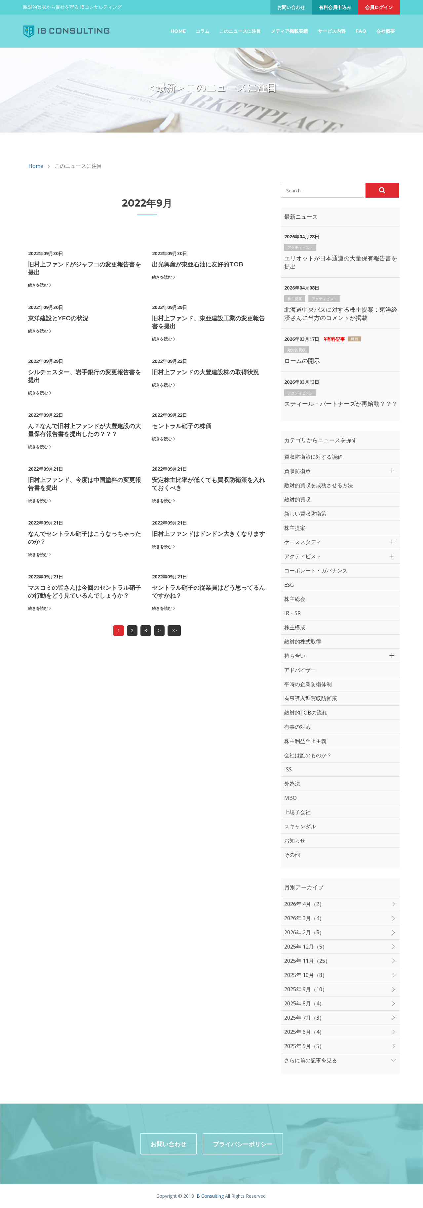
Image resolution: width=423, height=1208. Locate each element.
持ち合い (294, 655)
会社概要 (385, 31)
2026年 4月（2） (304, 904)
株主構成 (294, 627)
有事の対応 (297, 726)
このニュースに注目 (240, 31)
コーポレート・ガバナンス (316, 570)
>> (174, 630)
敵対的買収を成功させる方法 (318, 485)
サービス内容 (332, 31)
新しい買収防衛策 (305, 513)
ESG (289, 584)
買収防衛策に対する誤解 (313, 456)
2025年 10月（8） (305, 975)
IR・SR (292, 613)
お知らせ (294, 840)
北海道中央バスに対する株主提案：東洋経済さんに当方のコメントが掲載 (340, 313)
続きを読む (38, 285)
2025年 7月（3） (304, 1017)
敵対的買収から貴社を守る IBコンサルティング (72, 7)
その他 (292, 854)
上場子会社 (297, 812)
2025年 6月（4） (304, 1031)
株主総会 (294, 599)
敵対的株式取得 (302, 641)
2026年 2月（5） (304, 932)
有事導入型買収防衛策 (310, 698)
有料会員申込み (335, 7)
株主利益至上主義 (305, 741)
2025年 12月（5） (305, 946)
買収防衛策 (297, 471)
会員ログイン (379, 7)
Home (178, 31)
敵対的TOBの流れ (305, 712)
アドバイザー (300, 670)
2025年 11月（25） (307, 960)
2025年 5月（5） (304, 1046)
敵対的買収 (297, 349)
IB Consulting (209, 1196)
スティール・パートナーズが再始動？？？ (340, 404)
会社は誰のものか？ (308, 755)
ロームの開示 (302, 361)
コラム (203, 31)
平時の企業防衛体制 (308, 684)
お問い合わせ (291, 7)
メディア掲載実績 (289, 31)
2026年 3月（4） (304, 918)
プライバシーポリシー (243, 1144)
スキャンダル (300, 826)
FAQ (361, 31)
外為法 (292, 783)
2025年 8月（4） (304, 1003)
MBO (290, 797)
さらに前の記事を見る (310, 1060)
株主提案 (295, 298)
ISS (288, 769)
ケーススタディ (302, 542)
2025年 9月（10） (305, 989)
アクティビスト (300, 247)
